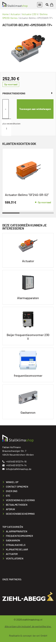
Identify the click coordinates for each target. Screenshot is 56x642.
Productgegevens (13, 93)
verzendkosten (14, 123)
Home (5, 14)
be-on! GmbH (40, 635)
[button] (39, 4)
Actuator (15, 14)
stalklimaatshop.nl (32, 619)
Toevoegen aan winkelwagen (35, 108)
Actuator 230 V (30, 14)
